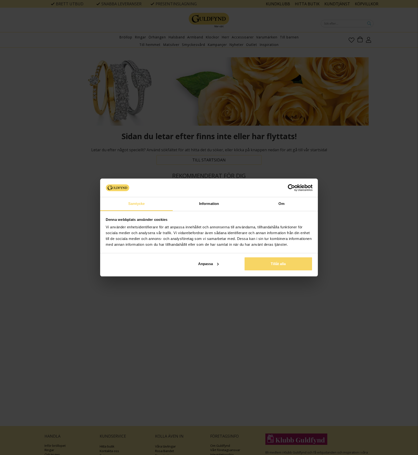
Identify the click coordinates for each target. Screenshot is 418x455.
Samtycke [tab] (136, 204)
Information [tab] (209, 204)
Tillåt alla (278, 264)
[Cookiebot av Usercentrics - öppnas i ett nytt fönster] (291, 187)
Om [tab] (281, 204)
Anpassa (205, 264)
